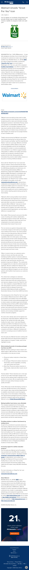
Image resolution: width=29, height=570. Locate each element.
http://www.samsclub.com (8, 501)
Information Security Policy (10, 563)
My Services (14, 553)
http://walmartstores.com (13, 495)
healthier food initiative (7, 67)
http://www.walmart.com (18, 499)
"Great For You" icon (6, 63)
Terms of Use (10, 562)
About (14, 551)
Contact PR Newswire (14, 547)
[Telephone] (23, 2)
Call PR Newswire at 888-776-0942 (14, 556)
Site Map (20, 563)
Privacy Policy (18, 562)
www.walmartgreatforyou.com (9, 182)
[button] (14, 31)
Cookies (15, 565)
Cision (17, 568)
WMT (25, 60)
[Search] (27, 2)
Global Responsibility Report (17, 399)
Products (14, 549)
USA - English (5, 14)
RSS (24, 563)
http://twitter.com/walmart (9, 497)
